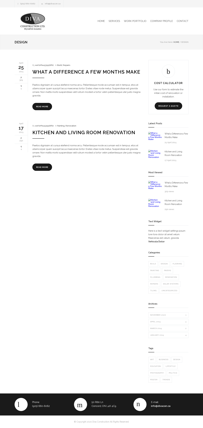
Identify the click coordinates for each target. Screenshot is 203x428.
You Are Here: (166, 42)
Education (155, 366)
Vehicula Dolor (156, 241)
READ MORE (42, 107)
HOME (101, 21)
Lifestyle (171, 366)
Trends (166, 380)
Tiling (153, 291)
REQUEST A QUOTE (168, 106)
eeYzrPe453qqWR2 (44, 65)
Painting (61, 126)
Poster (154, 380)
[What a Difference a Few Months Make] (155, 138)
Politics (173, 373)
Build (59, 65)
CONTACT (182, 21)
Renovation (71, 126)
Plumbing (155, 277)
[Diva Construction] (42, 21)
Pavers (167, 270)
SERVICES (114, 21)
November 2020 (168, 315)
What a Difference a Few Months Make (86, 72)
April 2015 (168, 322)
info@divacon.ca (52, 4)
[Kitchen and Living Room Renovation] (155, 156)
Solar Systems (170, 284)
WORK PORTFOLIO (135, 21)
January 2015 (168, 335)
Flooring (177, 264)
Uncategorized (169, 291)
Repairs (66, 65)
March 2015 (168, 328)
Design (164, 264)
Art (152, 360)
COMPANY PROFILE (161, 21)
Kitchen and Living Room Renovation (83, 132)
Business (163, 360)
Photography (157, 373)
